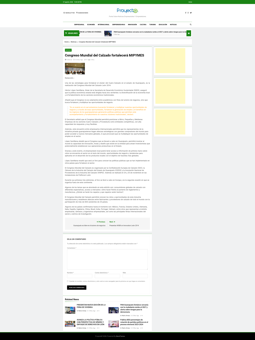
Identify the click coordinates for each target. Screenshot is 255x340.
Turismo (152, 24)
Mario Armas (82, 311)
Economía (91, 24)
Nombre (70, 273)
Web (124, 273)
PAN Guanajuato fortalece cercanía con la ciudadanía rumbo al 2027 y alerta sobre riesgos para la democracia (141, 32)
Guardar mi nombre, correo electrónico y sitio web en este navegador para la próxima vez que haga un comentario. (107, 281)
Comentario (71, 248)
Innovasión (132, 24)
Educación (163, 24)
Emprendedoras (118, 24)
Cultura (143, 24)
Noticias (173, 24)
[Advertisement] (170, 60)
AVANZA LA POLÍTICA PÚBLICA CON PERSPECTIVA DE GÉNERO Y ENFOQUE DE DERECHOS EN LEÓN (90, 322)
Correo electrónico (102, 273)
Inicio (190, 2)
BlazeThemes (120, 336)
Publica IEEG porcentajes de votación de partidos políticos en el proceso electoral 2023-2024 (134, 322)
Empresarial (79, 24)
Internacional (103, 24)
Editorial (69, 60)
